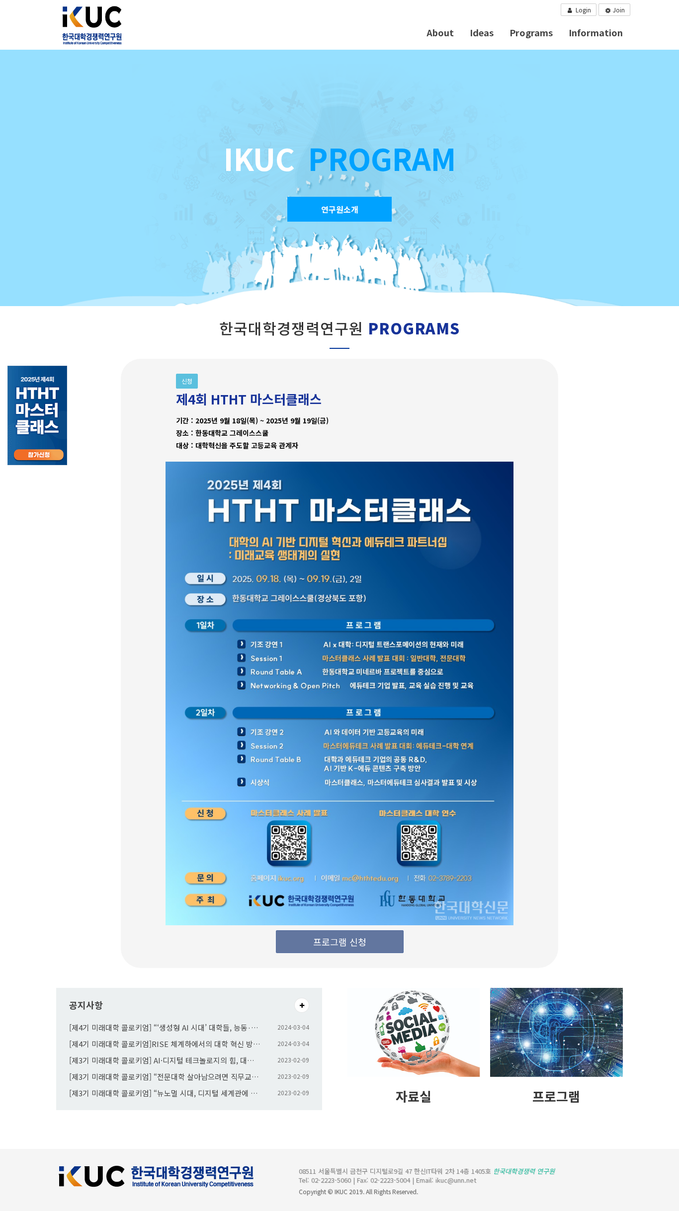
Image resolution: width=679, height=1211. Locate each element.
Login (582, 9)
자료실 (413, 1096)
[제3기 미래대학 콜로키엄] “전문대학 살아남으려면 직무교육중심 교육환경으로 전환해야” (165, 1076)
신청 (186, 381)
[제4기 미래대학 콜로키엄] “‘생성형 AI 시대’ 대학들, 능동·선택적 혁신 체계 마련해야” (165, 1027)
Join (618, 9)
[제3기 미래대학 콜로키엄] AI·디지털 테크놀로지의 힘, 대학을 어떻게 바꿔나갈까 (165, 1060)
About (440, 32)
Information (596, 32)
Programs (531, 32)
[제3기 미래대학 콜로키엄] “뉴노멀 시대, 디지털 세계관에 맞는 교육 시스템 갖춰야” (165, 1093)
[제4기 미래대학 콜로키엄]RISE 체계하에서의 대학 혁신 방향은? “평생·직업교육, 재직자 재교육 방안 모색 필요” (165, 1044)
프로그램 (556, 1096)
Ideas (482, 32)
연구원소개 (339, 209)
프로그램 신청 (339, 941)
